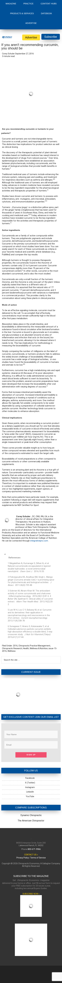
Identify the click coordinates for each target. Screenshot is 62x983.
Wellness (11, 651)
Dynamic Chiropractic (31, 815)
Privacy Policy (22, 858)
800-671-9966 (34, 849)
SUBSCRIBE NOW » (31, 894)
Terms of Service (38, 858)
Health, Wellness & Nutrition (35, 648)
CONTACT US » (31, 854)
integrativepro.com (39, 541)
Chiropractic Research (12, 648)
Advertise (31, 37)
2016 (15, 645)
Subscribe (50, 36)
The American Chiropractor (31, 820)
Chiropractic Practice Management (34, 645)
